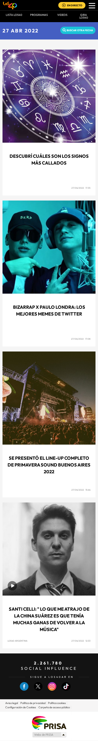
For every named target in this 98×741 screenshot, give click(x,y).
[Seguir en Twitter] (38, 689)
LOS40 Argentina (17, 640)
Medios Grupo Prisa (49, 735)
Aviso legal (11, 703)
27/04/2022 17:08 (80, 338)
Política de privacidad (32, 703)
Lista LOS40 (14, 15)
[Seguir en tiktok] (66, 689)
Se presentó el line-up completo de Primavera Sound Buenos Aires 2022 (49, 465)
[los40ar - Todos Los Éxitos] (10, 5)
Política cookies (57, 703)
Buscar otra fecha (80, 30)
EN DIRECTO (74, 5)
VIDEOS (62, 15)
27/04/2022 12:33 (80, 640)
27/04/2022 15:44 (80, 489)
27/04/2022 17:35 (80, 187)
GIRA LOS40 (83, 16)
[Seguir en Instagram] (52, 689)
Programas (39, 15)
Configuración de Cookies (20, 707)
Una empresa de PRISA (49, 722)
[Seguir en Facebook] (24, 689)
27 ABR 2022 (21, 30)
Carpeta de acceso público (54, 707)
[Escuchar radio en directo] (64, 6)
